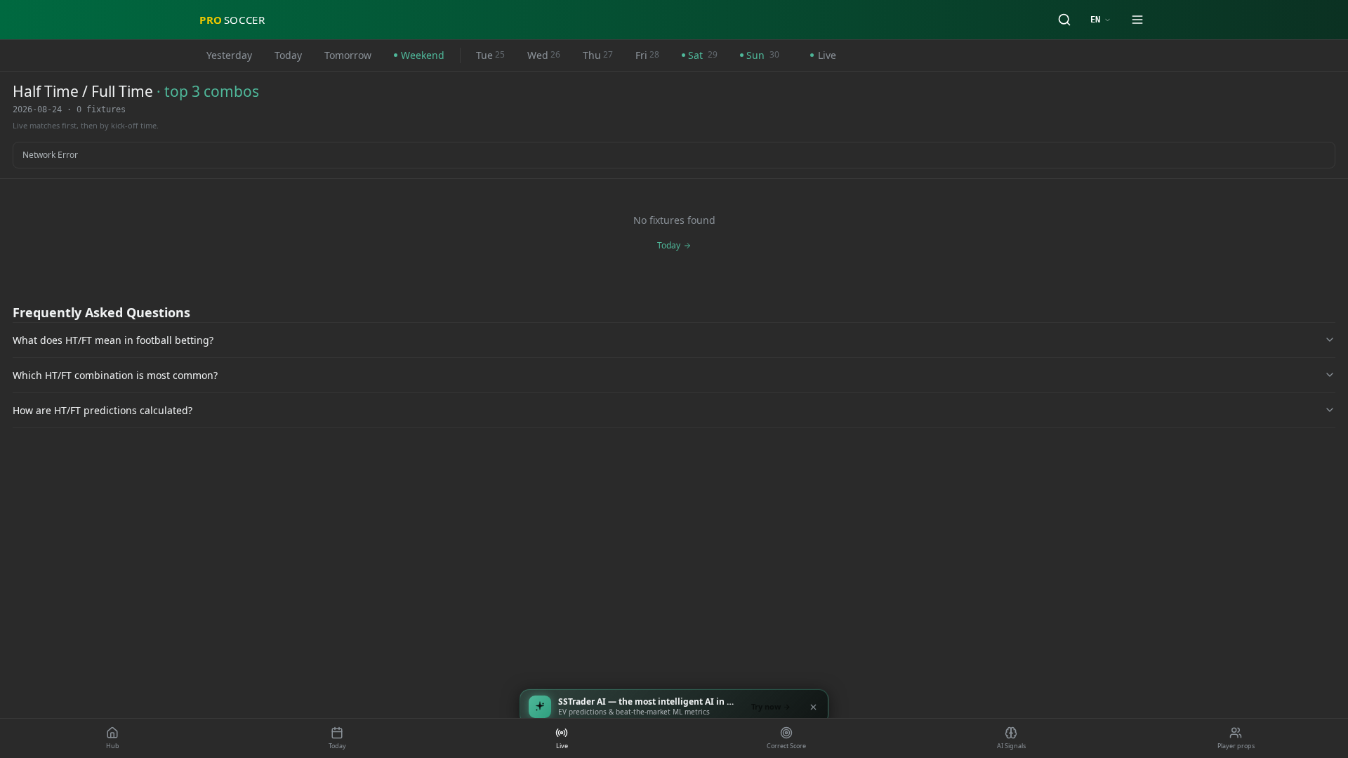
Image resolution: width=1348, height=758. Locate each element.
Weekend (422, 55)
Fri (647, 55)
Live (827, 55)
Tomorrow (347, 55)
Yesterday (229, 55)
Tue (490, 55)
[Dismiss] (813, 706)
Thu (598, 55)
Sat (703, 55)
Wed (543, 55)
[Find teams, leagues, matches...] (1064, 19)
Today (288, 55)
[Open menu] (1137, 19)
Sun (762, 55)
